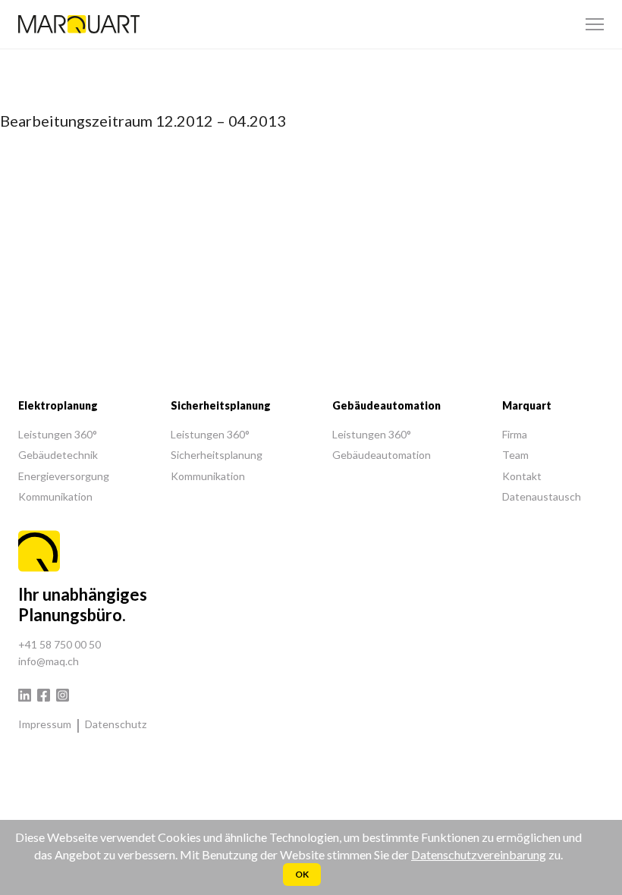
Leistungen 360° (57, 434)
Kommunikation (55, 496)
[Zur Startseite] (79, 24)
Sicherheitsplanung (216, 454)
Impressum (44, 724)
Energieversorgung (63, 475)
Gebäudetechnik (58, 454)
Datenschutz (115, 724)
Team (515, 454)
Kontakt (522, 475)
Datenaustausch (541, 496)
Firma (514, 434)
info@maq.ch (48, 661)
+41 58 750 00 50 (59, 644)
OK (302, 874)
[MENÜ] (595, 24)
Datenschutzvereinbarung (478, 854)
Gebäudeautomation (381, 454)
